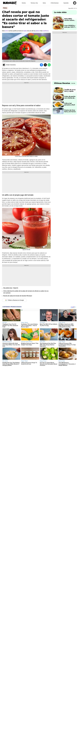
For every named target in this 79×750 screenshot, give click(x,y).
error (6, 31)
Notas (44, 3)
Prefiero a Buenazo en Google (16, 300)
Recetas (24, 3)
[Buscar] (74, 2)
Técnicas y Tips (34, 3)
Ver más (73, 83)
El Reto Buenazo (55, 3)
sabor (25, 31)
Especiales (66, 3)
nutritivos (46, 31)
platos (38, 31)
